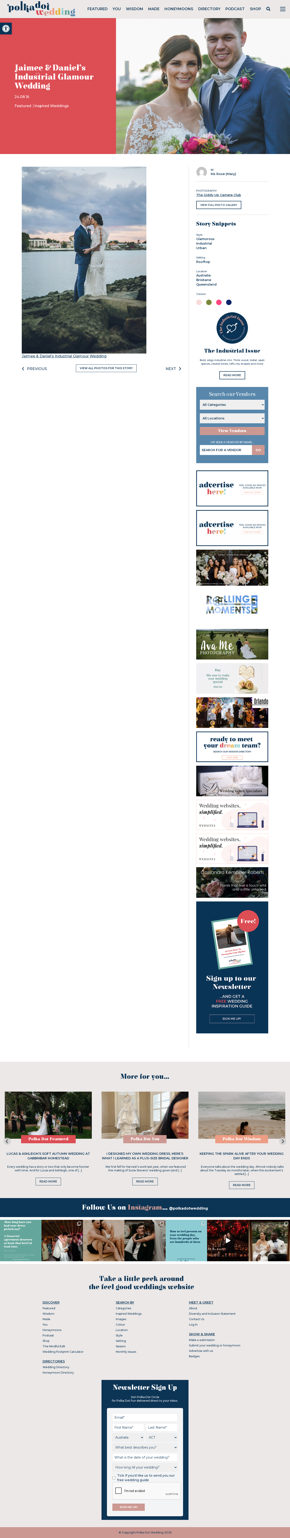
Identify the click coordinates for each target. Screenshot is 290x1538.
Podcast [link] (235, 9)
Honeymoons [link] (178, 9)
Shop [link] (255, 9)
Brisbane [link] (203, 280)
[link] (6, 28)
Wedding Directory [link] (56, 1367)
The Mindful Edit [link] (54, 1346)
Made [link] (154, 9)
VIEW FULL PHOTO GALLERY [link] (218, 205)
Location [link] (122, 1330)
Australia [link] (203, 275)
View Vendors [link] (232, 430)
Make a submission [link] (202, 1340)
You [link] (117, 9)
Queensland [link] (206, 284)
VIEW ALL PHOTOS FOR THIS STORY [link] (106, 368)
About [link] (193, 1308)
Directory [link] (209, 9)
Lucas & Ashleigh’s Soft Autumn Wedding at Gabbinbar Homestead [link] (48, 1156)
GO (258, 450)
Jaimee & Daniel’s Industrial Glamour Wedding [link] (64, 356)
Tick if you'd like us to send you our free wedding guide (146, 1477)
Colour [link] (120, 1324)
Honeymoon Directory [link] (58, 1372)
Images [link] (121, 1319)
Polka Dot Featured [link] (48, 1139)
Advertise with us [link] (201, 1351)
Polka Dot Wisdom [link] (241, 1139)
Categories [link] (123, 1308)
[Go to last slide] (7, 1141)
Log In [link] (193, 1324)
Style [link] (119, 1335)
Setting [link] (121, 1341)
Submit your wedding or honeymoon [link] (214, 1345)
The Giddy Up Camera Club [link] (218, 195)
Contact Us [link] (196, 1319)
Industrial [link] (204, 243)
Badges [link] (194, 1356)
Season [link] (121, 1346)
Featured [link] (97, 9)
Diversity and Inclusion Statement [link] (212, 1313)
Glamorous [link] (205, 239)
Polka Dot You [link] (144, 1139)
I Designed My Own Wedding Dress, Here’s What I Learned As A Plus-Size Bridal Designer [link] (145, 1156)
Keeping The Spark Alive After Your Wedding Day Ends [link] (242, 1156)
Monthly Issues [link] (126, 1351)
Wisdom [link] (134, 9)
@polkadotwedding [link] (188, 1208)
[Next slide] (282, 1141)
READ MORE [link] (232, 375)
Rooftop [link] (203, 262)
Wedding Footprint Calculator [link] (63, 1351)
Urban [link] (201, 248)
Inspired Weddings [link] (51, 106)
